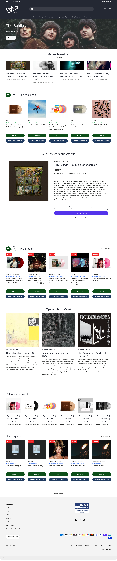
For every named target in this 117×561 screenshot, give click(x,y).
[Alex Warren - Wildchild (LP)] (37, 109)
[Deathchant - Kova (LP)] (80, 449)
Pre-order (11, 38)
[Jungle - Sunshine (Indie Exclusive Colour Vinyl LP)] (15, 109)
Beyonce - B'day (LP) (56, 466)
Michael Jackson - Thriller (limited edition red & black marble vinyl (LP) (14, 281)
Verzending (69, 173)
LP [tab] (8, 95)
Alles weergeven (58, 57)
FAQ (7, 521)
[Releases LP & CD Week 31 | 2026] (103, 405)
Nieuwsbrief (87, 17)
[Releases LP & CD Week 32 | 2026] (85, 405)
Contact (8, 518)
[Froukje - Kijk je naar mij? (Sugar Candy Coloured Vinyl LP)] (58, 262)
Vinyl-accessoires (62, 17)
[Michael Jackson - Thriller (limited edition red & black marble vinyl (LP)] (15, 262)
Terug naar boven (58, 493)
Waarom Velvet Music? (13, 529)
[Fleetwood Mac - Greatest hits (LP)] (80, 109)
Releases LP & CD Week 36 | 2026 (13, 418)
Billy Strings (57, 161)
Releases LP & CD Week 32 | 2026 (85, 418)
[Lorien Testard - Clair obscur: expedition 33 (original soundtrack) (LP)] (37, 262)
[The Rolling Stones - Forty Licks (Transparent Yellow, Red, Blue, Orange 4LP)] (58, 109)
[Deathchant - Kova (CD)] (101, 449)
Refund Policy (10, 511)
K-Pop (41, 17)
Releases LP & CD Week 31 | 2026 (103, 418)
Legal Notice (9, 514)
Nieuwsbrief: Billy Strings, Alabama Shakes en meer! (17, 75)
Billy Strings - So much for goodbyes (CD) (78, 164)
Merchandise (49, 17)
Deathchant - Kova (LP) (78, 466)
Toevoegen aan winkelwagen (90, 208)
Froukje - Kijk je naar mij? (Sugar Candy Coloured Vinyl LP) (58, 281)
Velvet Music (12, 545)
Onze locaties (76, 17)
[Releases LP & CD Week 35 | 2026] (31, 405)
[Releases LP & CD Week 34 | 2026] (49, 405)
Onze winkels (10, 525)
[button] (110, 9)
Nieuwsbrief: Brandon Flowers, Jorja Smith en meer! (43, 76)
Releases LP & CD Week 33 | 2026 (67, 418)
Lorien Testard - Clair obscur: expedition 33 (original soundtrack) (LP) (36, 281)
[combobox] (61, 9)
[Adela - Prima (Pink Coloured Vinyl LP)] (101, 262)
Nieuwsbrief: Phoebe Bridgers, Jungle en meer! (71, 75)
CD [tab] (14, 95)
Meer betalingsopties (81, 218)
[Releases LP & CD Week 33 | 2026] (67, 405)
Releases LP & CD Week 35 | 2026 (31, 418)
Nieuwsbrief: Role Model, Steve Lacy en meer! (98, 75)
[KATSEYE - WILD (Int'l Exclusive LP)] (101, 109)
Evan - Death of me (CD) (13, 466)
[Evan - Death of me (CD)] (15, 449)
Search (8, 507)
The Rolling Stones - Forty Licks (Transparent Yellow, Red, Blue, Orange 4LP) (57, 127)
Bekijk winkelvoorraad (15, 140)
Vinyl (27, 17)
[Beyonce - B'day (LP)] (58, 449)
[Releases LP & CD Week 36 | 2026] (13, 405)
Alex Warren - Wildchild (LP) (36, 125)
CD (34, 17)
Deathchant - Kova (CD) (99, 466)
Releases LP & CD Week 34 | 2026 (49, 418)
